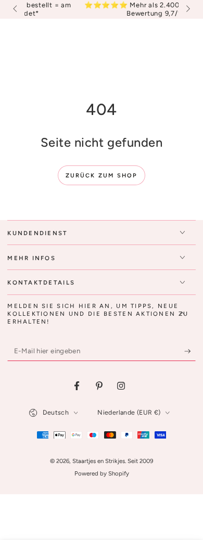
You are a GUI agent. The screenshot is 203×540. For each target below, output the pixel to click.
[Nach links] (15, 9)
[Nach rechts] (187, 9)
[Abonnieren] (190, 351)
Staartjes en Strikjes (98, 461)
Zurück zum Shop (102, 175)
